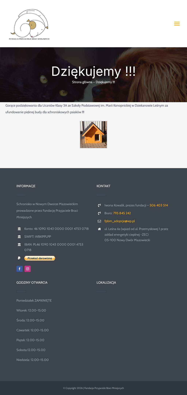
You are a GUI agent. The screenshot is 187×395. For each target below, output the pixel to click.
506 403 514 (159, 205)
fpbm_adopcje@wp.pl (119, 221)
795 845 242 (122, 213)
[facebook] (19, 269)
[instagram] (27, 269)
